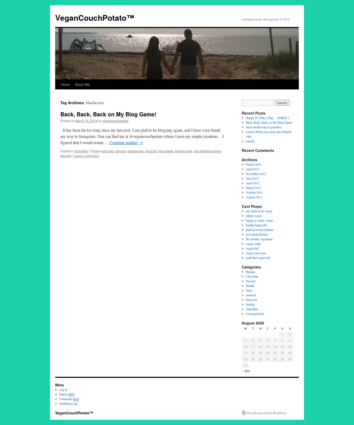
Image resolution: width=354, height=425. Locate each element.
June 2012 (252, 178)
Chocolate (252, 276)
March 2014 (253, 164)
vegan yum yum (256, 253)
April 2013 (252, 169)
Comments (69, 399)
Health (250, 286)
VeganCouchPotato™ (94, 17)
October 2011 (254, 192)
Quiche (250, 304)
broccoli (151, 151)
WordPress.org (68, 403)
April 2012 (252, 183)
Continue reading (126, 142)
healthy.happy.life (256, 225)
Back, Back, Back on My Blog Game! (108, 114)
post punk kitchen (257, 234)
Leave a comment (86, 155)
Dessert (250, 281)
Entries (66, 394)
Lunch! (250, 141)
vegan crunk (253, 244)
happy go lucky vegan (259, 220)
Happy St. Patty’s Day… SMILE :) (267, 118)
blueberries (136, 151)
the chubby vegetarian (259, 239)
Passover (251, 300)
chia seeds (165, 151)
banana (120, 151)
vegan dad (252, 248)
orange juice (184, 151)
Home (65, 84)
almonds (108, 151)
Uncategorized (255, 313)
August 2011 (254, 197)
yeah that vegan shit (258, 258)
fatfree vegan (254, 216)
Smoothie (81, 151)
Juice (249, 290)
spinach (66, 155)
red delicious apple (207, 151)
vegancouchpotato (115, 120)
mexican (251, 295)
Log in (63, 389)
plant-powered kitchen (259, 230)
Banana (250, 272)
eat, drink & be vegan (259, 211)
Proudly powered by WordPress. (267, 413)
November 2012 (256, 174)
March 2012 (253, 188)
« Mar (246, 371)
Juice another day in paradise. (264, 127)
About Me (82, 84)
